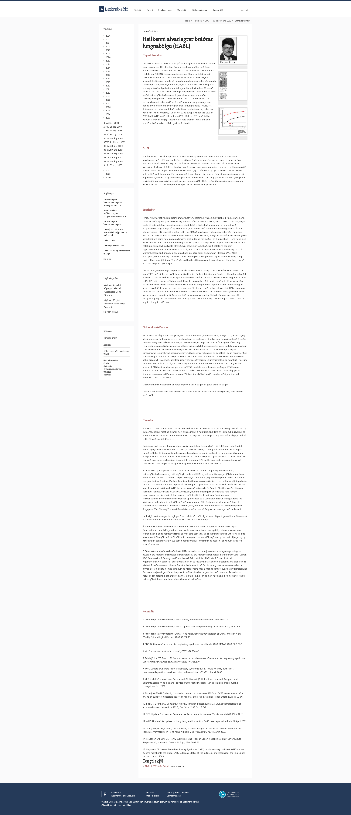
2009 (108, 96)
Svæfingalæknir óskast (114, 245)
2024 (108, 43)
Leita (247, 10)
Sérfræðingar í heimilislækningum (112, 223)
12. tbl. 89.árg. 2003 (113, 126)
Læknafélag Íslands (229, 794)
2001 (108, 174)
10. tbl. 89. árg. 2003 (113, 134)
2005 (108, 110)
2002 (108, 170)
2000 (108, 177)
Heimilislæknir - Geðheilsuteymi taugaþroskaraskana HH (115, 213)
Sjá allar (107, 258)
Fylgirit (150, 10)
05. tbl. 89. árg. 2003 (222, 20)
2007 (108, 103)
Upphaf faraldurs (111, 360)
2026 (108, 35)
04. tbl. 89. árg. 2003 (113, 153)
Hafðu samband (182, 792)
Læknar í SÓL (110, 240)
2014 (108, 78)
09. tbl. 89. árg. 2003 (113, 138)
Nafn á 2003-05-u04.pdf (157, 766)
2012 (108, 85)
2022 (108, 50)
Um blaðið (181, 10)
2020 (108, 57)
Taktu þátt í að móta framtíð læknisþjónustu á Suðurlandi (115, 232)
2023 (108, 46)
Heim (187, 20)
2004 (108, 114)
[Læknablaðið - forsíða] (114, 6)
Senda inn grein (165, 10)
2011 (108, 89)
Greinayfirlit (218, 10)
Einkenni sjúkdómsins (113, 369)
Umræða (107, 372)
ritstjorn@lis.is (152, 795)
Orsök (106, 363)
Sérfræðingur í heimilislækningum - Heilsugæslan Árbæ (113, 202)
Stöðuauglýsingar (199, 10)
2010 (108, 92)
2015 (108, 75)
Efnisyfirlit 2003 (111, 123)
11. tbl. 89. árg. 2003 (113, 130)
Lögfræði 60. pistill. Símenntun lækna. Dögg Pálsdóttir (114, 303)
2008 (108, 100)
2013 (108, 82)
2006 (108, 107)
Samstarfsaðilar (174, 795)
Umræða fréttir (242, 20)
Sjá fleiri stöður (111, 311)
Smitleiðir (108, 366)
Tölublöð (197, 20)
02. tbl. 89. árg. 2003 (113, 161)
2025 (108, 39)
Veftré (169, 792)
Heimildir (107, 374)
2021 (108, 53)
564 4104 (150, 792)
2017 (108, 67)
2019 (108, 60)
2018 (108, 64)
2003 (207, 20)
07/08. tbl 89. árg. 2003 (114, 142)
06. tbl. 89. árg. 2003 (113, 146)
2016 (108, 71)
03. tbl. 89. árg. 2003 (113, 157)
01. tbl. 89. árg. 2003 (113, 165)
